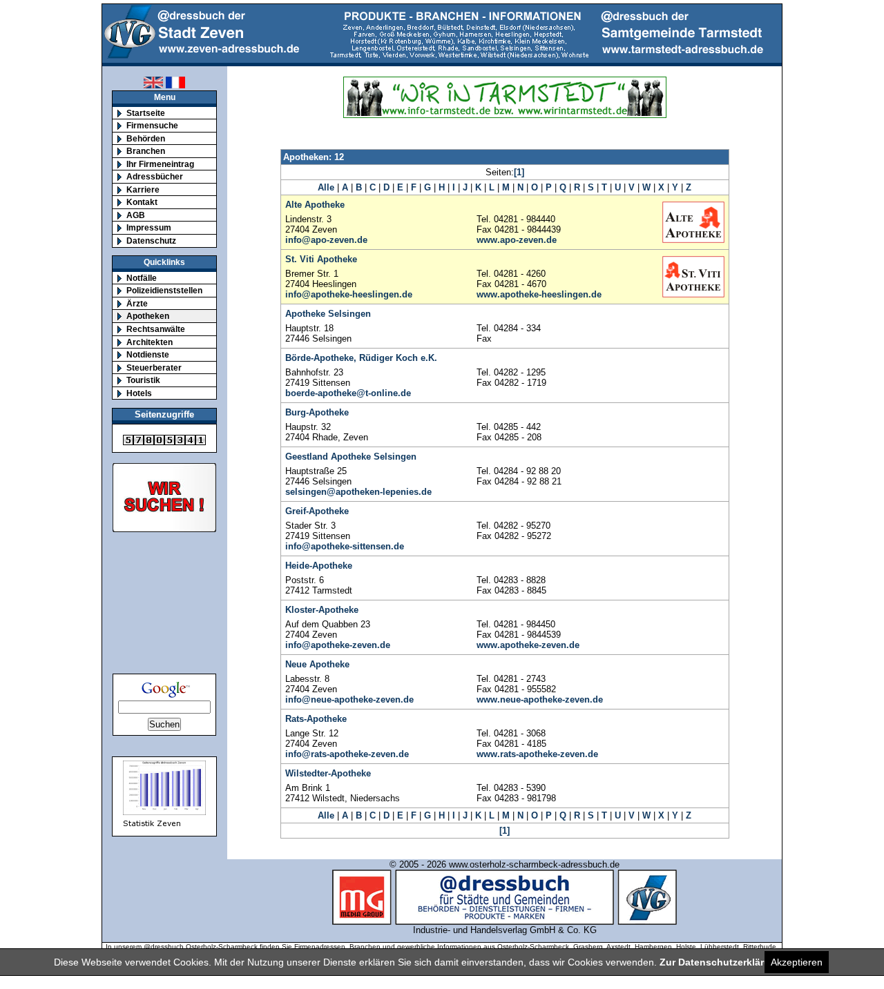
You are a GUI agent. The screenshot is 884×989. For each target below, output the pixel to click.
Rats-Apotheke (316, 719)
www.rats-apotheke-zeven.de (537, 754)
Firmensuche (152, 125)
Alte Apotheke (315, 204)
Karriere (143, 189)
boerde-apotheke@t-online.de (348, 393)
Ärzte (137, 303)
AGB (135, 214)
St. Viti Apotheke (321, 259)
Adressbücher (154, 176)
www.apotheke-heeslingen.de (539, 294)
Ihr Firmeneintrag (160, 163)
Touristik (143, 379)
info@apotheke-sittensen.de (344, 546)
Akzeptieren (797, 962)
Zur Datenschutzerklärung (721, 962)
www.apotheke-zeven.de (528, 645)
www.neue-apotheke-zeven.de (540, 699)
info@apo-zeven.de (326, 240)
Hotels (139, 393)
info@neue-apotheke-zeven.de (349, 699)
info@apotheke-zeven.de (337, 645)
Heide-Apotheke (318, 565)
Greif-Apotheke (317, 511)
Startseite (145, 112)
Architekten (149, 341)
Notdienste (147, 354)
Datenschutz (151, 240)
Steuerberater (154, 367)
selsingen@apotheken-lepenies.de (358, 492)
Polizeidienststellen (164, 290)
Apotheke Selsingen (328, 314)
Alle (326, 187)
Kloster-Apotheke (321, 610)
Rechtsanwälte (155, 328)
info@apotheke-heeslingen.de (348, 294)
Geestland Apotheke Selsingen (350, 456)
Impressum (148, 227)
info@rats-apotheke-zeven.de (347, 754)
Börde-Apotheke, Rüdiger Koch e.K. (361, 358)
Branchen (145, 150)
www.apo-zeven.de (517, 240)
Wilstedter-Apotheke (328, 773)
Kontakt (141, 201)
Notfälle (141, 277)
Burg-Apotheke (317, 412)
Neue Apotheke (317, 664)
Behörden (145, 138)
